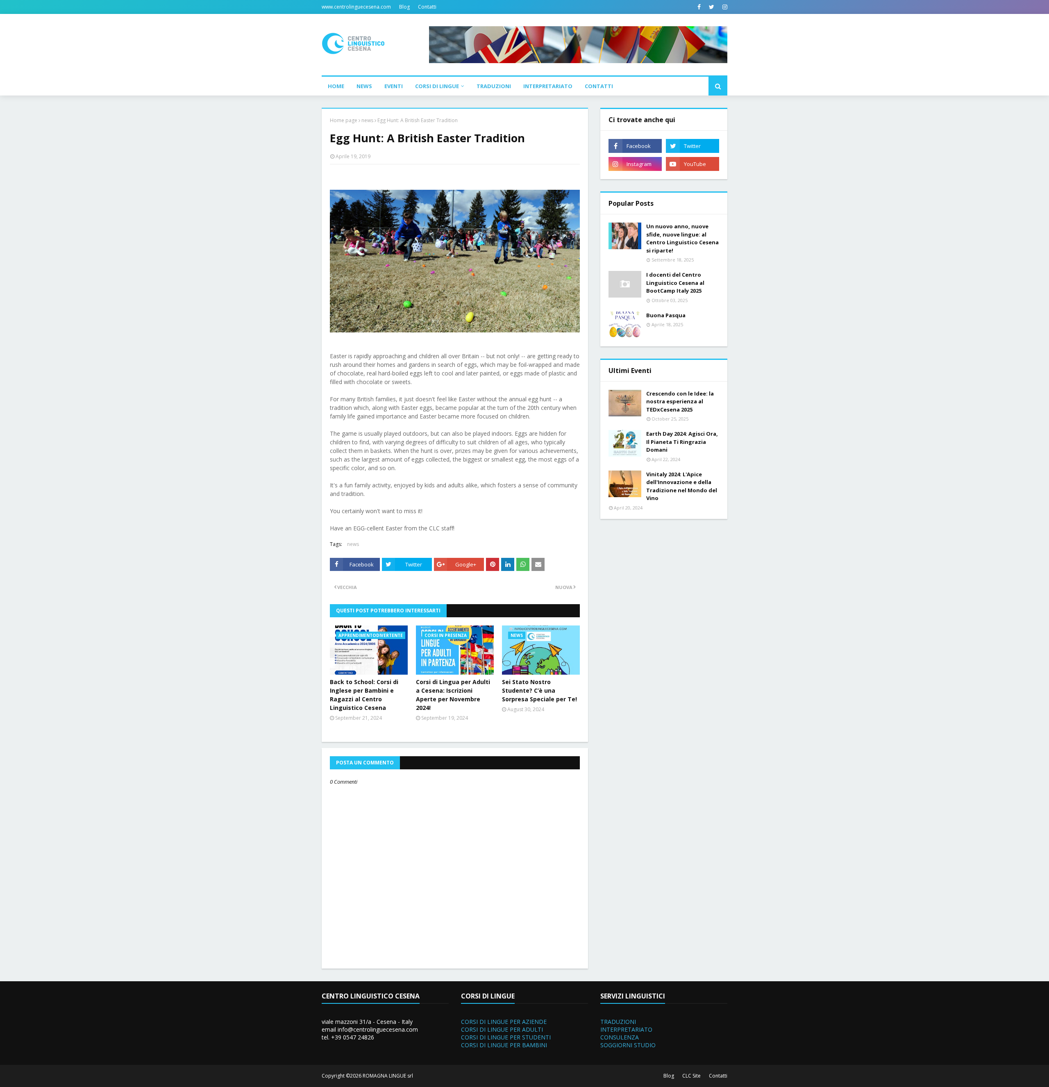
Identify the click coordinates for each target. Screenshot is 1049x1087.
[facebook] (699, 7)
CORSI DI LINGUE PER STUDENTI (506, 1037)
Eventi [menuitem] (393, 86)
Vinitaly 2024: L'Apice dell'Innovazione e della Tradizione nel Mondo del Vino (681, 486)
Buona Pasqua (666, 315)
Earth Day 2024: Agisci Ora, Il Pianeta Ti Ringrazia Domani (682, 441)
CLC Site (691, 1075)
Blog (404, 6)
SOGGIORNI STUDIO (628, 1045)
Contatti (427, 6)
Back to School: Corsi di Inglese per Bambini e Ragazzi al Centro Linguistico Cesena (364, 695)
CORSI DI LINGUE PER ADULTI (502, 1029)
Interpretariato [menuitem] (547, 86)
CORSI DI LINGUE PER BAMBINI (504, 1045)
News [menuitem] (364, 86)
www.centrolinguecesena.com (356, 6)
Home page (343, 120)
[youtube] (692, 164)
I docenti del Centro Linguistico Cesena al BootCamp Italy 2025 (675, 282)
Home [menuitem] (336, 86)
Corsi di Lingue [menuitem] (437, 86)
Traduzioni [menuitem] (494, 86)
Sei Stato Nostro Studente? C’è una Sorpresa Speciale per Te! (539, 690)
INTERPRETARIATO (626, 1029)
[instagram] (723, 7)
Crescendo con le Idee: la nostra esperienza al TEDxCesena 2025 (680, 401)
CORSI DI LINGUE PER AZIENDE (504, 1022)
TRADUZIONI (618, 1022)
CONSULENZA (619, 1037)
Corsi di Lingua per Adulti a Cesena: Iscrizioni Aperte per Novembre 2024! (453, 695)
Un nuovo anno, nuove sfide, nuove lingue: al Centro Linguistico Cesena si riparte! (682, 238)
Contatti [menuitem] (599, 86)
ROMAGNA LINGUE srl (388, 1075)
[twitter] (711, 7)
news (367, 120)
